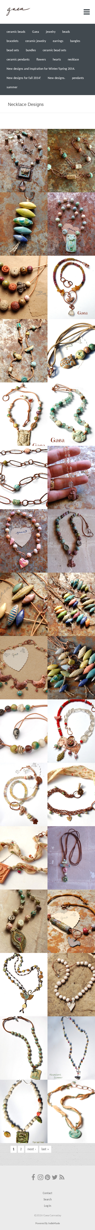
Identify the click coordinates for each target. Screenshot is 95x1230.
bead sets (13, 50)
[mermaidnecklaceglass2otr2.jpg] (71, 414)
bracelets (12, 41)
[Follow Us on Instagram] (40, 1178)
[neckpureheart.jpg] (71, 984)
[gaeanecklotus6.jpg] (24, 160)
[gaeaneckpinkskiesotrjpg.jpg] (24, 541)
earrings (58, 41)
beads (66, 32)
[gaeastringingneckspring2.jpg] (71, 794)
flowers (41, 59)
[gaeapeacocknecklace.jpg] (24, 921)
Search (48, 1199)
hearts (57, 59)
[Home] (18, 15)
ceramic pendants (18, 59)
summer (12, 87)
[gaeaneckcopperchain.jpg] (71, 160)
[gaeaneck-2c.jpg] (71, 921)
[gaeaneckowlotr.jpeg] (71, 350)
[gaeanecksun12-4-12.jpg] (24, 858)
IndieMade (54, 1223)
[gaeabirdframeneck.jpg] (24, 1111)
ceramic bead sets (54, 50)
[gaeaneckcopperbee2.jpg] (71, 477)
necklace (73, 59)
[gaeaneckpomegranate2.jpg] (24, 731)
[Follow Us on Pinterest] (47, 1178)
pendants (78, 78)
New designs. (56, 78)
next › (31, 1149)
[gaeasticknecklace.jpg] (71, 858)
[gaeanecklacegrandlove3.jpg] (71, 731)
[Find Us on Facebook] (33, 1178)
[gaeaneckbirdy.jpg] (71, 1048)
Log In (47, 1206)
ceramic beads (16, 32)
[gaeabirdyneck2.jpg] (71, 1111)
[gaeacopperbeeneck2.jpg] (71, 541)
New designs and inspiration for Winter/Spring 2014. (41, 69)
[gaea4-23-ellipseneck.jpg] (71, 604)
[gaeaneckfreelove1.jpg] (24, 984)
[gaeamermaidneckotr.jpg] (71, 224)
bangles (75, 41)
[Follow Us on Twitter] (54, 1178)
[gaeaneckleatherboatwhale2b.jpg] (24, 350)
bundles (31, 50)
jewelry (50, 32)
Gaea (35, 32)
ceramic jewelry (35, 41)
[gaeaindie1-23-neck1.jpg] (71, 667)
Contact (47, 1193)
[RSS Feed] (62, 1178)
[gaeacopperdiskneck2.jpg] (24, 667)
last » (45, 1149)
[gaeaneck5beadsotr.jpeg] (24, 287)
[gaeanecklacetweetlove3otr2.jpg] (71, 287)
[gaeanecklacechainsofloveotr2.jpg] (24, 477)
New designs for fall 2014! (24, 78)
